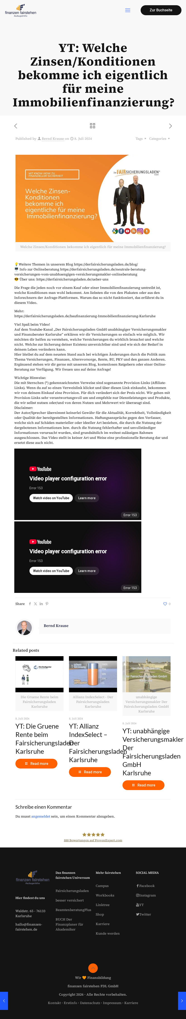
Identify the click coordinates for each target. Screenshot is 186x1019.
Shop (100, 914)
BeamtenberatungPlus (73, 909)
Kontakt (54, 1002)
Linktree (103, 904)
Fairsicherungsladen (72, 890)
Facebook (147, 885)
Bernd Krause (53, 138)
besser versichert (70, 900)
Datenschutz (90, 1002)
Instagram (147, 895)
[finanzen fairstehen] (21, 10)
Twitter (145, 914)
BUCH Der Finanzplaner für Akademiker (69, 924)
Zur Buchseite (161, 10)
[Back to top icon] (93, 968)
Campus (102, 885)
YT (141, 904)
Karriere (103, 923)
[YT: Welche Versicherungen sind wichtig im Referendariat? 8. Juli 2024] (182, 1001)
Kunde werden (108, 933)
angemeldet (40, 816)
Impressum (112, 1002)
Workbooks (105, 895)
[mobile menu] (128, 10)
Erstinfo (70, 1002)
